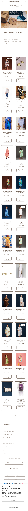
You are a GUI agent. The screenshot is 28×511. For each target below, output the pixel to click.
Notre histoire (6, 447)
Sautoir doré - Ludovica (21, 280)
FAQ (4, 450)
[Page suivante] (23, 415)
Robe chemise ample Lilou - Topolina (20, 162)
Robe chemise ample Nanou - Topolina (7, 73)
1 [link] (4, 415)
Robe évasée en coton (20, 132)
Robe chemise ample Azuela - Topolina (20, 339)
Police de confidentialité (8, 431)
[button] (2, 5)
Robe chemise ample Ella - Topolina (7, 339)
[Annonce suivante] (25, 1)
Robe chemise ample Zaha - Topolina (7, 369)
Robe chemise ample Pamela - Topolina (20, 369)
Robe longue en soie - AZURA (7, 133)
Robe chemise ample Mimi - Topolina (20, 251)
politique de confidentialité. (9, 496)
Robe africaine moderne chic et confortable (20, 103)
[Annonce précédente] (2, 1)
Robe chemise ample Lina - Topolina (20, 192)
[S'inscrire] (22, 463)
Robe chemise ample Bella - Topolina (7, 192)
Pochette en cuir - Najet (7, 398)
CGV (4, 428)
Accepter (13, 500)
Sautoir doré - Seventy (7, 280)
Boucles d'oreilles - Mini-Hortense (21, 73)
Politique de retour (7, 434)
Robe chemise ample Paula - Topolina (20, 310)
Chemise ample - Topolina (7, 102)
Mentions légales (7, 437)
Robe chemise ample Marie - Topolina (7, 221)
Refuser (13, 504)
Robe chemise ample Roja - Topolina (7, 162)
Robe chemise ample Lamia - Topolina (7, 251)
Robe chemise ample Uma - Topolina (20, 221)
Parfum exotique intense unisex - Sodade (21, 399)
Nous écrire (5, 453)
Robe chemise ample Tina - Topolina (7, 310)
